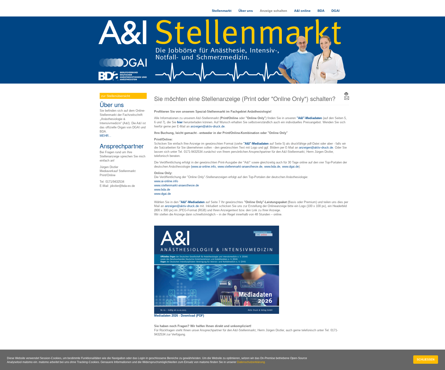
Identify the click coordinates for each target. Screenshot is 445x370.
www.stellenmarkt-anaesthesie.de (176, 185)
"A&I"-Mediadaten (192, 202)
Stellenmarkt (222, 11)
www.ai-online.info (166, 181)
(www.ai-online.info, (204, 166)
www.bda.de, (273, 166)
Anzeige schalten (273, 11)
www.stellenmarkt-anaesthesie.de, (241, 166)
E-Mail (346, 98)
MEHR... (105, 135)
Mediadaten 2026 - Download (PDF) (179, 315)
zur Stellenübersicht (115, 96)
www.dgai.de (290, 166)
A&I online (302, 11)
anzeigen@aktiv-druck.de (208, 126)
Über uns (245, 11)
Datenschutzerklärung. (251, 362)
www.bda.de (162, 189)
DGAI (335, 11)
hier (180, 122)
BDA (321, 11)
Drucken (346, 94)
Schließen (426, 359)
